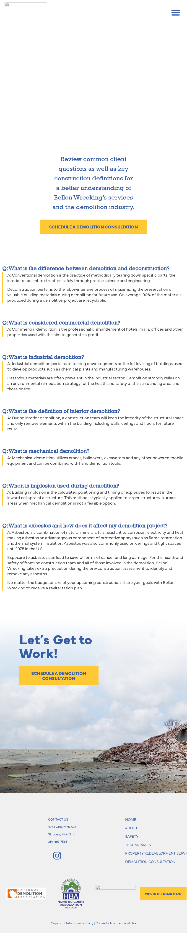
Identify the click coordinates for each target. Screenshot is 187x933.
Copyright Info (61, 923)
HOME (130, 819)
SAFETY (131, 836)
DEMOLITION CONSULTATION (150, 861)
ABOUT (131, 827)
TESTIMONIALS (138, 844)
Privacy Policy (83, 923)
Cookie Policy (105, 923)
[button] (175, 12)
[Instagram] (57, 855)
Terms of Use (126, 923)
